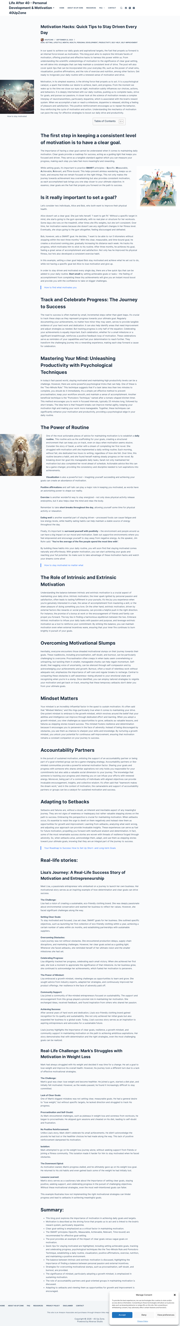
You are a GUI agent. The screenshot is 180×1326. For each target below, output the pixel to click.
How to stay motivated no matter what (63, 565)
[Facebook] (126, 8)
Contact (112, 8)
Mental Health (69, 42)
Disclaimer (68, 1306)
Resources (91, 8)
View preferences (165, 1315)
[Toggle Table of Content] (120, 121)
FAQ (100, 8)
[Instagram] (134, 8)
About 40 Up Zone (75, 8)
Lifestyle (57, 42)
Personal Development (87, 42)
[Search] (121, 8)
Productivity (105, 42)
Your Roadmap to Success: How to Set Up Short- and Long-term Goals (80, 848)
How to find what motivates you (60, 287)
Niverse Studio (96, 1321)
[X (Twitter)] (130, 8)
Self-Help (115, 42)
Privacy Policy (142, 1321)
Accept (122, 1315)
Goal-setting (47, 42)
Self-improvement (129, 42)
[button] (174, 1295)
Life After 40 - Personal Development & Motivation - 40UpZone (31, 8)
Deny (144, 1315)
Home (61, 8)
